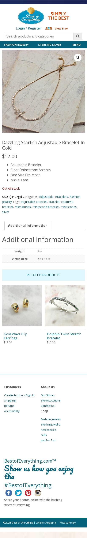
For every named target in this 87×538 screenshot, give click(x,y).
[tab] (27, 225)
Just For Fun (48, 440)
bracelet (54, 202)
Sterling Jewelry (50, 424)
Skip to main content (16, 11)
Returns (9, 406)
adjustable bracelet (34, 202)
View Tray (61, 28)
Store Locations (51, 400)
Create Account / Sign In (19, 395)
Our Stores (48, 395)
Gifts (44, 435)
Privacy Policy (68, 523)
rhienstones (23, 207)
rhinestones (69, 207)
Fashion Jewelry (16, 45)
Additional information (28, 225)
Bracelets (61, 197)
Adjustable (46, 197)
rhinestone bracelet (46, 207)
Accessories (48, 430)
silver (5, 212)
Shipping (9, 400)
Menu (76, 45)
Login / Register (28, 28)
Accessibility (12, 411)
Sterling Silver (49, 45)
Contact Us (47, 406)
